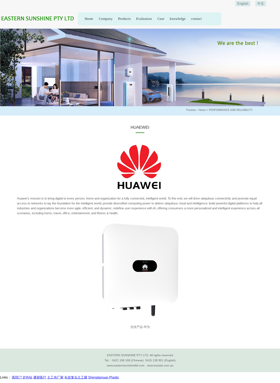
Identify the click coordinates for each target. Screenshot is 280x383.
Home (89, 19)
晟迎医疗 (39, 377)
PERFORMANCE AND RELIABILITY (231, 110)
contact (196, 19)
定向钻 (27, 377)
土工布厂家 (55, 377)
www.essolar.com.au (160, 365)
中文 (260, 3)
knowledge (178, 19)
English (242, 3)
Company (106, 19)
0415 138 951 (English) (160, 360)
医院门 (17, 377)
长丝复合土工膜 (75, 377)
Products (124, 19)
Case (160, 19)
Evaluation (144, 19)
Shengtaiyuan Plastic (103, 377)
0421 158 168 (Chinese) (128, 360)
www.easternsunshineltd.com (126, 365)
